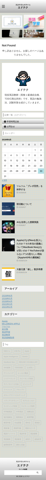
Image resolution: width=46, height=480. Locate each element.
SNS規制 (7, 368)
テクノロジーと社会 (11, 384)
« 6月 (4, 180)
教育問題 (30, 417)
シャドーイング (9, 379)
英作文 (27, 423)
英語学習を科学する (23, 461)
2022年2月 (7, 307)
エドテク (23, 7)
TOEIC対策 (19, 368)
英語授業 (33, 434)
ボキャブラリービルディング (14, 395)
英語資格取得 (8, 337)
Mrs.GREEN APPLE (11, 323)
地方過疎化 (8, 417)
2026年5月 (7, 298)
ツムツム (6, 326)
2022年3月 (7, 304)
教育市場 (7, 423)
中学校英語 (8, 412)
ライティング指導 (27, 406)
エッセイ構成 (23, 373)
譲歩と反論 (20, 445)
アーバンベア (9, 373)
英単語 (37, 423)
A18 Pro (17, 351)
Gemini (25, 356)
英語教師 (7, 439)
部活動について (24, 204)
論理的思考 (8, 445)
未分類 (5, 329)
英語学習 (6, 332)
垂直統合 (19, 417)
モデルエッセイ (28, 401)
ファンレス (8, 390)
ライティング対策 (10, 406)
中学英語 (19, 412)
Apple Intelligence (11, 356)
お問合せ (11, 126)
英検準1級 (17, 428)
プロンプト (20, 390)
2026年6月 (7, 295)
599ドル (7, 351)
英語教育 (6, 334)
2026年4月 (7, 301)
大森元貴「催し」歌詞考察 (30, 269)
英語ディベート (9, 434)
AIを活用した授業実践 (27, 222)
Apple (5, 321)
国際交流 (30, 412)
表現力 (27, 439)
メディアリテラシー (11, 401)
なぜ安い (30, 368)
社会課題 (18, 423)
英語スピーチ (30, 428)
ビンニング (27, 384)
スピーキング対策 (26, 379)
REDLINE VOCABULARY (28, 362)
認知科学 (38, 439)
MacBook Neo (9, 362)
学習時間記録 (13, 121)
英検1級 (6, 428)
